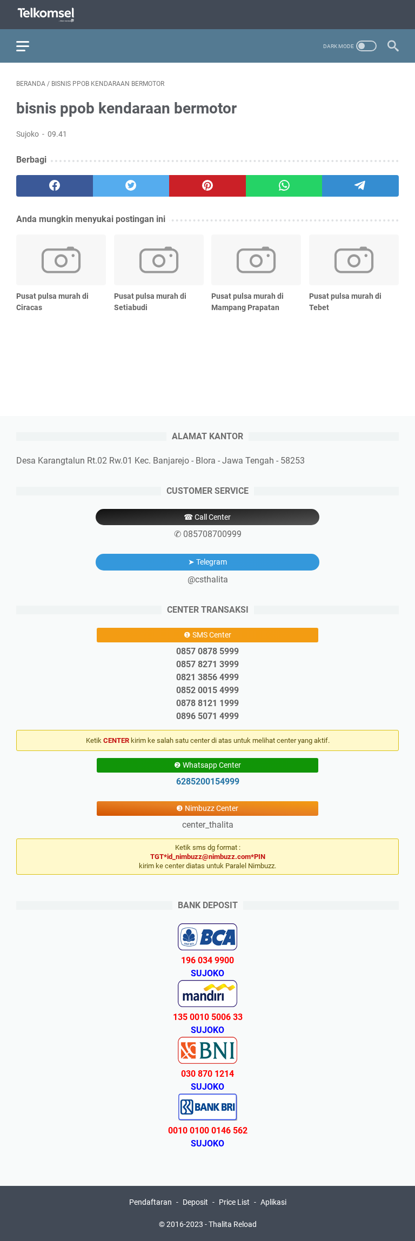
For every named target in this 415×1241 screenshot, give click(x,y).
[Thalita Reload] (52, 14)
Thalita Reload (233, 1224)
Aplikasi (273, 1202)
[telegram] (360, 186)
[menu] (29, 46)
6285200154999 (207, 781)
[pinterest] (207, 186)
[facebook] (54, 186)
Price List (234, 1202)
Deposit (195, 1202)
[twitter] (131, 186)
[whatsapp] (284, 186)
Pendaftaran (150, 1202)
